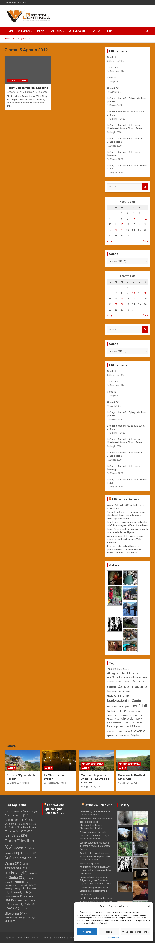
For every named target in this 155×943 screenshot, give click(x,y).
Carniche (138, 681)
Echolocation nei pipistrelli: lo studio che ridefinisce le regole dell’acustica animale (95, 835)
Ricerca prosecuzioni (119, 726)
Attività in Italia (130, 677)
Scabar (110, 731)
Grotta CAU (113, 88)
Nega (109, 931)
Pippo (26, 783)
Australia (143, 677)
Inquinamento (125, 715)
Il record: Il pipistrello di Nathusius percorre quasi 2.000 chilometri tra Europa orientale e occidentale (124, 549)
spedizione (112, 736)
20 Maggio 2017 (51, 783)
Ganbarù (111, 711)
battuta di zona (114, 681)
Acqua (126, 669)
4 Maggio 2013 (125, 783)
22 (122, 230)
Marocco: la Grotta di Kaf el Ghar (132, 777)
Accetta (87, 931)
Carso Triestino (132, 686)
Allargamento (116, 673)
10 (133, 218)
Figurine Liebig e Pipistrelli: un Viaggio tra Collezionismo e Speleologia (94, 890)
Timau (120, 736)
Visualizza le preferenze (135, 931)
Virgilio (135, 735)
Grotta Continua (30, 937)
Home (10, 30)
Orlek (117, 719)
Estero (110, 706)
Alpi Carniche (114, 677)
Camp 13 (111, 77)
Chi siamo (24, 30)
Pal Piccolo (126, 718)
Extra (96, 30)
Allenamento (134, 673)
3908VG (117, 669)
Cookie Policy (113, 938)
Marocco (110, 719)
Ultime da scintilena (125, 499)
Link (109, 30)
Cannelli (127, 682)
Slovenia (138, 731)
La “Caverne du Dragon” (54, 777)
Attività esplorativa (92, 764)
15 (122, 224)
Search (145, 186)
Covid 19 (111, 57)
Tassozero (112, 67)
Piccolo (139, 718)
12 (145, 218)
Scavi (120, 731)
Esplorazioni (77, 30)
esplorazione (118, 695)
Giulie (121, 711)
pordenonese (119, 723)
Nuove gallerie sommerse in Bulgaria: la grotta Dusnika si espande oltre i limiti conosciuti (95, 880)
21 (116, 230)
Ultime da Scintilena (98, 805)
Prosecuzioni (134, 722)
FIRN (134, 706)
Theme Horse (59, 937)
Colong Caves (124, 691)
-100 (109, 669)
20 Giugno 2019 (14, 783)
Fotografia (14, 81)
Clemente (112, 691)
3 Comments (40, 92)
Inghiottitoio (112, 715)
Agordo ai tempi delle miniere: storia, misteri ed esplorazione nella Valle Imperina (125, 539)
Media (40, 30)
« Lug (109, 241)
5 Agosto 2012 (14, 92)
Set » (145, 241)
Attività (56, 30)
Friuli (142, 706)
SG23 (127, 732)
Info (24, 81)
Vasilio (127, 736)
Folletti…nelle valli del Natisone (27, 88)
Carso (111, 687)
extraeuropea (121, 706)
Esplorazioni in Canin (124, 700)
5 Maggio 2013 (88, 786)
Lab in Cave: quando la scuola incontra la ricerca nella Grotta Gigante (95, 845)
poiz (109, 722)
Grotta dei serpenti (134, 712)
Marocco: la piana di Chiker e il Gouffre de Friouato (95, 778)
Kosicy (141, 715)
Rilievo (136, 726)
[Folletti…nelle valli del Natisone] (27, 70)
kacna (135, 715)
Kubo (63, 783)
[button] (148, 906)
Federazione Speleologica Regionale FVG (54, 809)
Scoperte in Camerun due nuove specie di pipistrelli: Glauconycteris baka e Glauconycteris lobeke (126, 515)
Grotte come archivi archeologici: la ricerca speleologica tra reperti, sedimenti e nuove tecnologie (96, 901)
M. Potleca (28, 92)
